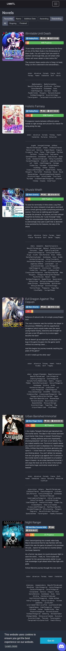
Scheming (45, 614)
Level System (49, 264)
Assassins (39, 246)
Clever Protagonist (47, 491)
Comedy (46, 73)
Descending (56, 19)
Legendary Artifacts (56, 161)
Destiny (51, 381)
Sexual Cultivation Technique (48, 511)
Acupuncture (32, 489)
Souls (61, 172)
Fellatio (59, 255)
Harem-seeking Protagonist (36, 498)
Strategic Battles (31, 616)
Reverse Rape (54, 398)
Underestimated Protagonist (44, 178)
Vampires (58, 178)
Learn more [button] (11, 646)
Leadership (39, 603)
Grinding (46, 385)
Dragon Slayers (49, 150)
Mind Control (46, 268)
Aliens (33, 246)
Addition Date (30, 19)
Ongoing (12, 23)
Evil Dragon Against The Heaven (39, 300)
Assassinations (40, 585)
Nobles (54, 91)
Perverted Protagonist (34, 509)
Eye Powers (48, 86)
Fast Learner (54, 154)
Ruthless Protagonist (37, 95)
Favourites (8, 19)
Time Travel (57, 176)
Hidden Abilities (54, 598)
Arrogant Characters (39, 374)
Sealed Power (46, 279)
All (5, 23)
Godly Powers (52, 156)
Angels (33, 145)
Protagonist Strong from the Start (48, 275)
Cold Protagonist (52, 379)
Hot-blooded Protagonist (35, 261)
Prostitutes (47, 172)
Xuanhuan (44, 480)
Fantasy (30, 75)
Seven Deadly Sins (51, 401)
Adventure (37, 73)
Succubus (58, 616)
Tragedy (57, 237)
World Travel (51, 181)
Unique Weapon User (39, 407)
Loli (31, 163)
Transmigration (33, 97)
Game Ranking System (33, 257)
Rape (53, 277)
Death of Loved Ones (51, 250)
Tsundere (30, 178)
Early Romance (44, 255)
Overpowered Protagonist (35, 170)
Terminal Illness (35, 288)
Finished (23, 23)
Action (30, 73)
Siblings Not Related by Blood (49, 281)
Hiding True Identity (52, 259)
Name (18, 19)
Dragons (59, 150)
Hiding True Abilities (55, 159)
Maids (36, 163)
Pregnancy (33, 511)
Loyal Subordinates (37, 266)
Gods (55, 88)
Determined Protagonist (36, 252)
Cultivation (58, 491)
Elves (36, 152)
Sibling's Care (33, 281)
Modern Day (34, 165)
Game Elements (36, 88)
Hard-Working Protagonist (38, 598)
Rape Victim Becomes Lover (39, 398)
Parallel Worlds (33, 93)
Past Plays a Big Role (51, 272)
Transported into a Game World (38, 620)
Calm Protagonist (52, 376)
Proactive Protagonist (37, 611)
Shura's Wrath (33, 189)
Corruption (33, 250)
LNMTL (11, 3)
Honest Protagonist (32, 161)
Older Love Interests (50, 505)
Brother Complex (56, 248)
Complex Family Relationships (37, 381)
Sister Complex (33, 283)
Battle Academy (37, 84)
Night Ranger (33, 522)
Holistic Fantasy (35, 106)
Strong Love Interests (46, 616)
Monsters (47, 91)
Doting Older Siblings (53, 252)
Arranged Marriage (44, 145)
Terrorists (45, 618)
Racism (47, 277)
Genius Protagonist (56, 383)
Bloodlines (30, 587)
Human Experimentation (53, 261)
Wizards (42, 181)
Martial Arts (45, 75)
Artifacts (54, 145)
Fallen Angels (50, 152)
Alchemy (41, 489)
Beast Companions (51, 246)
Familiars (60, 152)
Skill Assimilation (56, 614)
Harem (37, 75)
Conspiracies (33, 592)
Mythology (37, 167)
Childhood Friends (55, 147)
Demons (39, 150)
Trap (55, 405)
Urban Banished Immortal (40, 416)
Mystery (38, 366)
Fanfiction (57, 86)
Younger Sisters (49, 290)
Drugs (29, 255)
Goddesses (47, 88)
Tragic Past (55, 288)
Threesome (45, 288)
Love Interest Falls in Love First (37, 605)
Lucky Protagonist (51, 266)
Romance (44, 137)
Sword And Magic (52, 95)
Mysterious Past (53, 270)
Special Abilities (33, 174)
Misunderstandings (34, 392)
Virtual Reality (38, 290)
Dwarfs (35, 255)
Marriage (56, 163)
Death (41, 250)
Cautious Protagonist (37, 589)
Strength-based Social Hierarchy (50, 174)
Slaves (55, 172)
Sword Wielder (46, 176)
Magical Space (34, 607)
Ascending (44, 19)
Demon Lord (30, 150)
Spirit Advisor (56, 283)
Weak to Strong (55, 620)
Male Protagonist (36, 91)
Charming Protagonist (37, 379)
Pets (61, 272)
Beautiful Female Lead (35, 86)
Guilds (28, 159)
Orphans (52, 167)
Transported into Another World (50, 97)
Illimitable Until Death (38, 33)
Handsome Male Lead (39, 159)
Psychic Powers (38, 277)
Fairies (42, 152)
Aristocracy (30, 585)
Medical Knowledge (45, 502)
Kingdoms (44, 161)
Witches (35, 181)
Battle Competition (50, 84)
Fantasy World (43, 154)
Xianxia (58, 75)
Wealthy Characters (56, 513)
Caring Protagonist (55, 587)
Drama (52, 73)
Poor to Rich (38, 172)
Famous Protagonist (45, 493)
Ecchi (58, 73)
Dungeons (29, 152)
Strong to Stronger (37, 285)
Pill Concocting (48, 509)
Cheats (45, 147)
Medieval (57, 607)
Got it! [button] (51, 640)
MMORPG (56, 268)
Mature (30, 237)
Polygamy (43, 93)
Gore (58, 594)
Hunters (59, 600)
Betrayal (46, 248)
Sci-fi (52, 75)
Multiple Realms (53, 165)
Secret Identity (57, 279)
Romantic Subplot (54, 93)
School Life (52, 137)
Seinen (50, 237)
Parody (59, 170)
